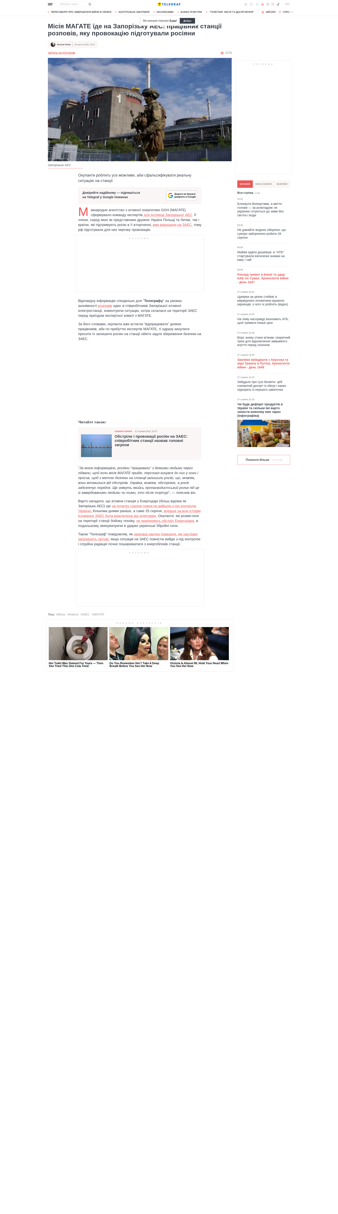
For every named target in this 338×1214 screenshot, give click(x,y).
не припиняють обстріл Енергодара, (165, 521)
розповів (105, 306)
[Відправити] (89, 4)
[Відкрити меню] (50, 4)
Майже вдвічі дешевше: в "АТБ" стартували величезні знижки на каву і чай (261, 256)
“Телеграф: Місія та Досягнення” (231, 12)
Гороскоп (289, 12)
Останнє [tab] (245, 184)
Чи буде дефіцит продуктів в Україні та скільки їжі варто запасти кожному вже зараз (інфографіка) (260, 409)
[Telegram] (257, 4)
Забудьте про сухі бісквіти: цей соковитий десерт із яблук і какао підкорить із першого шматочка (261, 385)
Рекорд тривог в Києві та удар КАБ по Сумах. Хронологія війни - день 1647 (263, 278)
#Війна (60, 614)
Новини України (123, 431)
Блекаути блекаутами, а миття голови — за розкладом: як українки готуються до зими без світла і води (260, 209)
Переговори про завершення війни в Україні (81, 12)
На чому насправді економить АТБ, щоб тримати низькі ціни (263, 321)
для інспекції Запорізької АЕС (168, 215)
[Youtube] (262, 4)
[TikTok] (278, 4)
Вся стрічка (245, 192)
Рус (287, 4)
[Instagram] (272, 4)
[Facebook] (245, 4)
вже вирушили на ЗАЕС (172, 225)
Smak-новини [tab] (263, 184)
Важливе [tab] (282, 184)
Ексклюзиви (165, 12)
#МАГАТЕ (98, 614)
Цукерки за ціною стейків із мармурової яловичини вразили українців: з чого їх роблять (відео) (262, 300)
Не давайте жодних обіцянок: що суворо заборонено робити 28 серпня (261, 233)
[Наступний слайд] (292, 12)
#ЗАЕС (85, 614)
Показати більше (257, 459)
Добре (187, 20)
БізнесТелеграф (191, 12)
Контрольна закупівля (134, 12)
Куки (173, 20)
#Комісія (72, 614)
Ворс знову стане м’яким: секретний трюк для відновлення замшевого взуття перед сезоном (263, 341)
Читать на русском (61, 53)
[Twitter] (267, 4)
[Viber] (251, 4)
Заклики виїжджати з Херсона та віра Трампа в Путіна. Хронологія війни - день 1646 (263, 363)
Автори (271, 12)
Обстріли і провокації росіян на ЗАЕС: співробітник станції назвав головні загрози (151, 440)
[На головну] (169, 4)
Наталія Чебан (64, 44)
